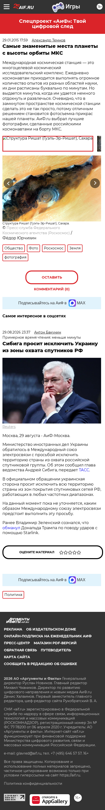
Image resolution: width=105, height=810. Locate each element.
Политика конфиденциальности (33, 783)
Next (95, 183)
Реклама (13, 629)
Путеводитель (56, 650)
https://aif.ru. (70, 775)
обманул (11, 528)
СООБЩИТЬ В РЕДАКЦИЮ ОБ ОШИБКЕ (40, 664)
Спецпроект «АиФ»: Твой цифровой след (52, 23)
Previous (7, 183)
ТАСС (84, 470)
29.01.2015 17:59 (15, 40)
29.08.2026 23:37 (16, 332)
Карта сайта (17, 657)
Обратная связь (20, 650)
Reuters (9, 426)
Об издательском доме (51, 629)
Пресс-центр (17, 643)
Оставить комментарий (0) (52, 279)
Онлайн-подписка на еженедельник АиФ (48, 636)
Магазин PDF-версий (55, 643)
